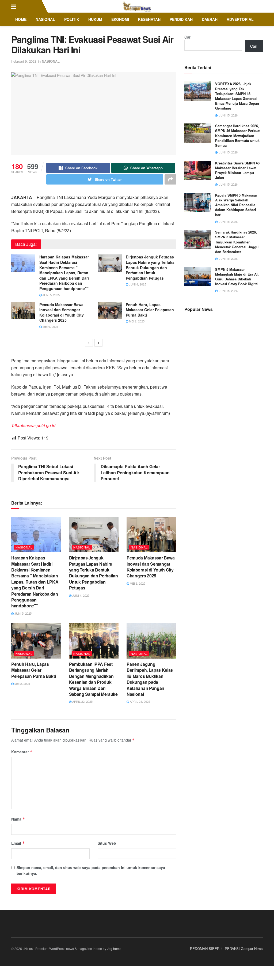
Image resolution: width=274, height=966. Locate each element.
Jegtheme (114, 948)
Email (18, 843)
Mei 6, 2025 (50, 326)
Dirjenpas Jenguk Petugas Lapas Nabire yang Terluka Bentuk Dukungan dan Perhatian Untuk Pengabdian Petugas (150, 267)
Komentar (22, 751)
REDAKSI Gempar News (244, 948)
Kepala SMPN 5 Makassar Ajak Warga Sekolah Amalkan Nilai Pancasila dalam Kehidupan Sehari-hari (236, 205)
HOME (20, 19)
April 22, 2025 (82, 701)
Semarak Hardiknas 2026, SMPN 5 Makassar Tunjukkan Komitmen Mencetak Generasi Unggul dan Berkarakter (237, 242)
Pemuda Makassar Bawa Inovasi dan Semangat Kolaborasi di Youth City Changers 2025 (61, 312)
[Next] (98, 343)
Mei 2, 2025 (136, 321)
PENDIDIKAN (181, 19)
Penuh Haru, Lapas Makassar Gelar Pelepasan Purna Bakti (150, 310)
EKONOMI (120, 19)
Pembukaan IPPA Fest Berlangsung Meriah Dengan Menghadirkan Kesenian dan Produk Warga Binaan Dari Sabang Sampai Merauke (93, 679)
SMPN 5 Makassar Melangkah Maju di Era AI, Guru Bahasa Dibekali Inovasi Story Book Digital (237, 277)
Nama (18, 819)
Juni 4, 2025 (137, 284)
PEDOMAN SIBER (204, 948)
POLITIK (71, 19)
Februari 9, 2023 (23, 61)
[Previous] (89, 343)
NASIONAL (45, 19)
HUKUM (95, 19)
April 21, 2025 (139, 701)
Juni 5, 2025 (51, 295)
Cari (187, 37)
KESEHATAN (149, 19)
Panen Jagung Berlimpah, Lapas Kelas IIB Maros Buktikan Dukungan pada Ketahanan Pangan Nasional (150, 679)
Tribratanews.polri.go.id (33, 425)
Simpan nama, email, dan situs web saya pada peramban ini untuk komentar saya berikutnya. (91, 870)
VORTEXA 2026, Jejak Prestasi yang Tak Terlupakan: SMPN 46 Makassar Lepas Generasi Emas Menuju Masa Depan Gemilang (237, 96)
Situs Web (107, 843)
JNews (28, 948)
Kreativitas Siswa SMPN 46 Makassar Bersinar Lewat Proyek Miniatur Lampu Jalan (237, 170)
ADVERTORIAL (240, 19)
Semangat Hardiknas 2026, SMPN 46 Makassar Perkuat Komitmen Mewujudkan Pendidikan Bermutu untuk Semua (237, 135)
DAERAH (210, 19)
